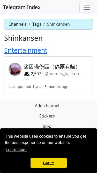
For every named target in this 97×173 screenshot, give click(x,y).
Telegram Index (22, 7)
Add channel (47, 105)
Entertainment (25, 50)
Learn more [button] (16, 149)
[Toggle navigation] (86, 7)
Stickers (47, 116)
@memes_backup (62, 74)
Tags (36, 24)
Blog (47, 126)
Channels (18, 24)
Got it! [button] (48, 163)
